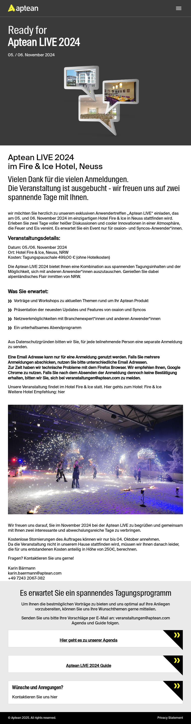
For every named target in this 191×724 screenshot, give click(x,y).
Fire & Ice (152, 387)
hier (61, 392)
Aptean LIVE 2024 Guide (88, 666)
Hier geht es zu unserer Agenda (88, 641)
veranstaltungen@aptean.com (93, 378)
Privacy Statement (170, 718)
